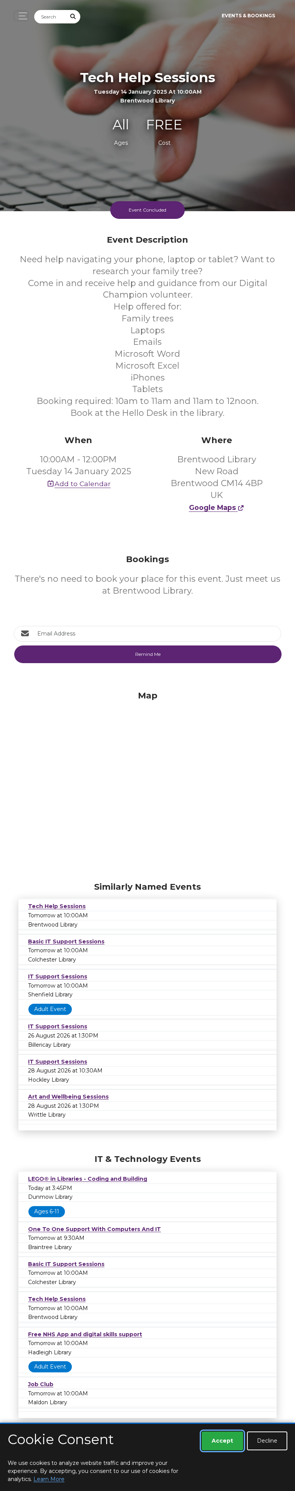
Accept (222, 1440)
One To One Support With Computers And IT (94, 1229)
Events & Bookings (248, 15)
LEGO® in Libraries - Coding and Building (87, 1178)
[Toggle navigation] (21, 16)
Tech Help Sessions (57, 906)
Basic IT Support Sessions (66, 941)
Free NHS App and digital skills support (85, 1334)
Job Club (40, 1384)
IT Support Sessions (57, 976)
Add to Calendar (83, 484)
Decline (267, 1440)
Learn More (49, 1479)
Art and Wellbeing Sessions (68, 1096)
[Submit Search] (73, 16)
